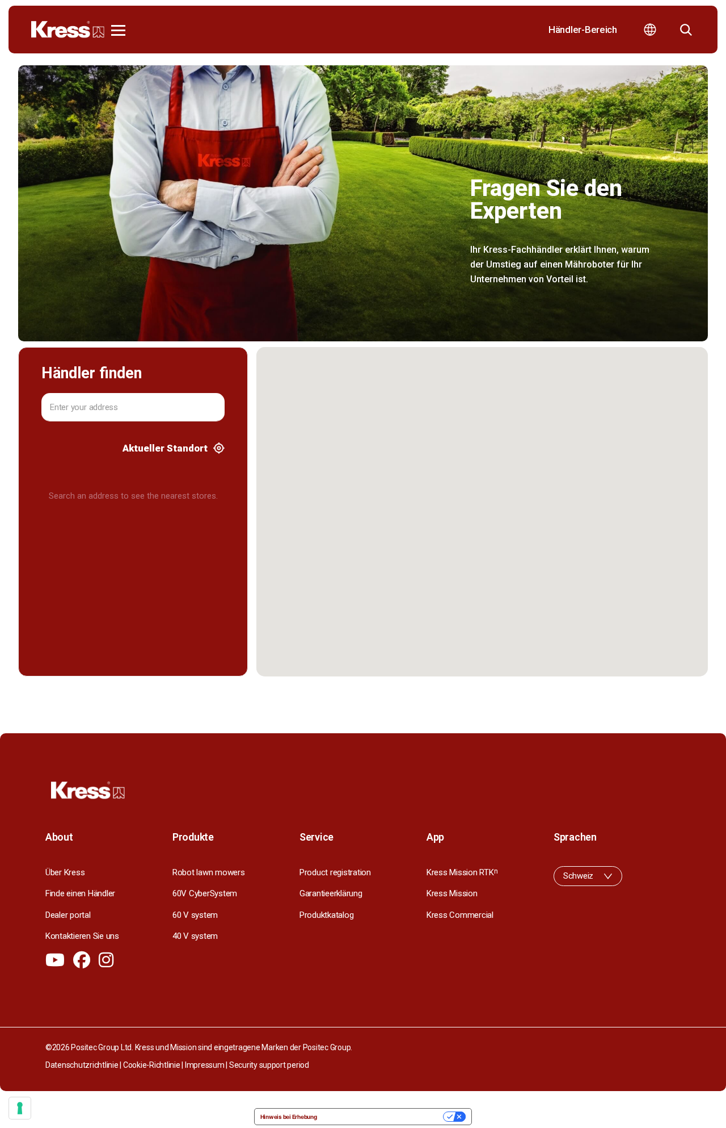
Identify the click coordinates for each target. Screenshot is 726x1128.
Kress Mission (452, 893)
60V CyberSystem (204, 893)
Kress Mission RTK (462, 872)
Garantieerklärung (330, 893)
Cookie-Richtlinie (151, 1064)
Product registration (335, 872)
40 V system (195, 936)
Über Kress (65, 872)
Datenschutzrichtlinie (82, 1064)
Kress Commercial (460, 915)
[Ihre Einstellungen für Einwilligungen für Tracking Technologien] (20, 1108)
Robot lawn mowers (208, 872)
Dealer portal (68, 915)
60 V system (195, 915)
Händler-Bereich (582, 29)
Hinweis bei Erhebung (288, 1116)
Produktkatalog (326, 915)
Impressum (205, 1064)
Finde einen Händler (80, 893)
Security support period (269, 1064)
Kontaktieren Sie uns (82, 936)
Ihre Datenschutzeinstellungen (384, 1116)
